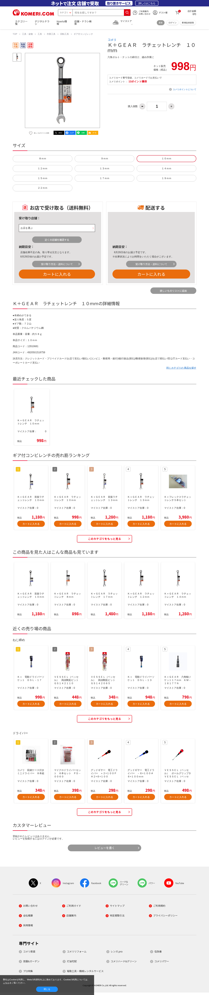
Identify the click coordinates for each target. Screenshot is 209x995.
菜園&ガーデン (31, 961)
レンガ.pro (117, 951)
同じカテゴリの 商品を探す (181, 368)
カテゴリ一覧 (21, 22)
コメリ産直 (29, 951)
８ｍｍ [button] (42, 158)
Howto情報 (62, 22)
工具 (40, 34)
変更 (161, 22)
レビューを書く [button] (104, 848)
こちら (6, 983)
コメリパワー (161, 961)
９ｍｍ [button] (104, 158)
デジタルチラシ (42, 22)
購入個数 (133, 106)
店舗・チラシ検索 (82, 22)
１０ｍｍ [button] (166, 158)
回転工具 (64, 34)
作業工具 (51, 34)
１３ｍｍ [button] (104, 168)
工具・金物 (27, 34)
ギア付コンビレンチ (83, 34)
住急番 (158, 951)
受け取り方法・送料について (57, 264)
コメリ (112, 39)
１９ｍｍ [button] (166, 178)
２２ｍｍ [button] (42, 188)
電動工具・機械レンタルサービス (85, 971)
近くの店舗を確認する (57, 240)
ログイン (173, 22)
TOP (15, 34)
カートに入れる (57, 274)
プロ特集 (28, 971)
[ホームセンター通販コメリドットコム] (33, 14)
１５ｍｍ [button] (42, 178)
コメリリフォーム (76, 951)
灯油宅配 (72, 961)
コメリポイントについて (184, 89)
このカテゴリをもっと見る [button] (104, 539)
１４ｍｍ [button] (166, 168)
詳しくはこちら (146, 3)
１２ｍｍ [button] (42, 168)
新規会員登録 (188, 22)
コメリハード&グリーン (124, 961)
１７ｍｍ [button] (104, 178)
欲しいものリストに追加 (173, 290)
